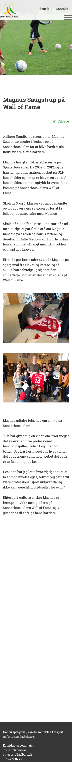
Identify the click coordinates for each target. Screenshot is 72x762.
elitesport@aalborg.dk (17, 754)
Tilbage (63, 121)
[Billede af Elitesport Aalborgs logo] (9, 10)
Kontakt (62, 9)
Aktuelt (43, 9)
